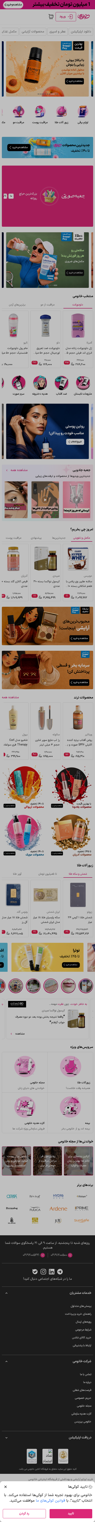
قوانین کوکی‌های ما (50, 1500)
